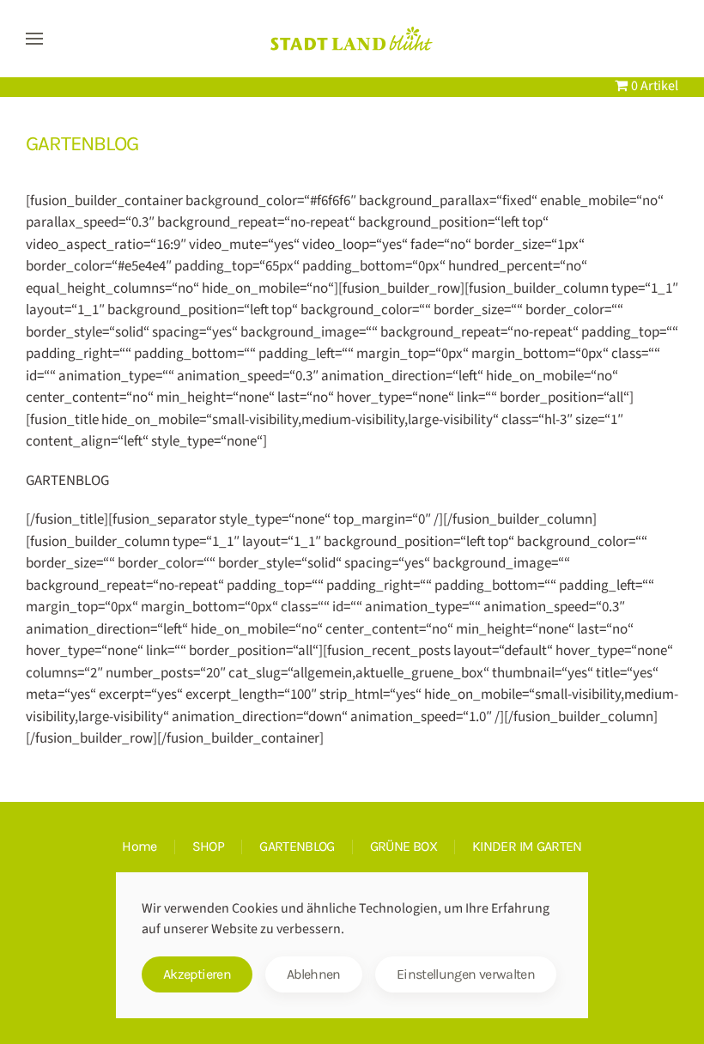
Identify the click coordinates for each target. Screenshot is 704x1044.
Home (139, 846)
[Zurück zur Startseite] (352, 38)
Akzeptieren (197, 974)
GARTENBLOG (297, 846)
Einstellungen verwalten (466, 974)
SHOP (208, 846)
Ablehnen (314, 974)
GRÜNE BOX (403, 846)
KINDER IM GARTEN (527, 846)
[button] (34, 38)
